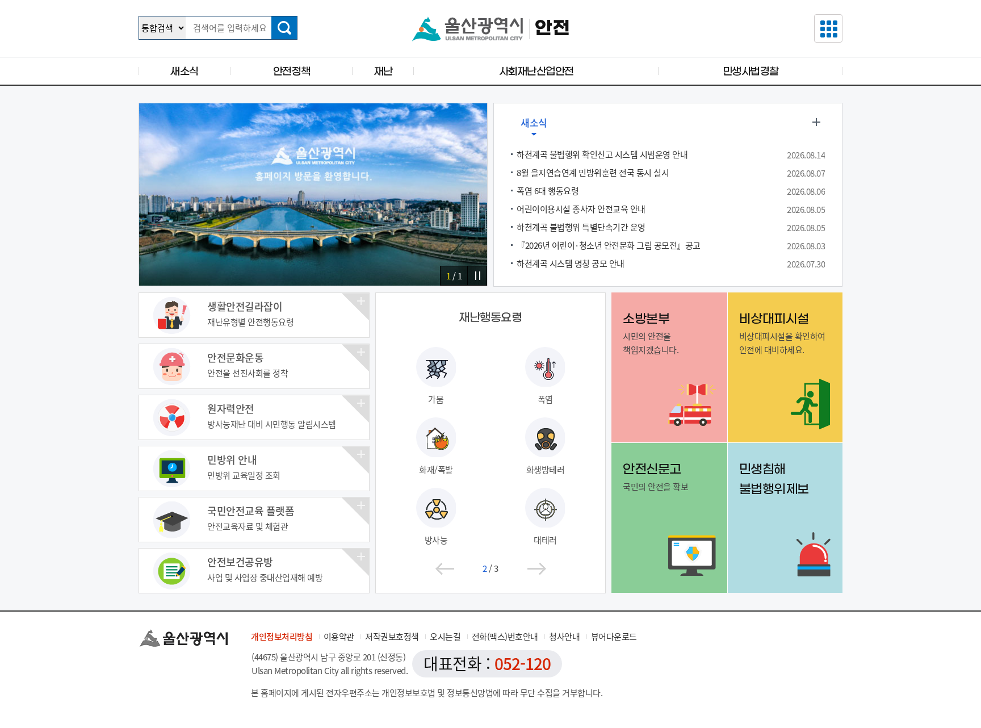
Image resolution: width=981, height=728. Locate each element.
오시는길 (445, 636)
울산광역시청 (467, 29)
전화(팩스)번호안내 (505, 636)
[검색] (284, 27)
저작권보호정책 (392, 636)
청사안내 (564, 636)
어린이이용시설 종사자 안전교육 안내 (581, 209)
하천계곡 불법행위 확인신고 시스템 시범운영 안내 (602, 154)
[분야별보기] (828, 28)
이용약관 (339, 636)
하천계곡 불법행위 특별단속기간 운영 (581, 227)
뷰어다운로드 (614, 636)
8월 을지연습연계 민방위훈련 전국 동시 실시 (593, 172)
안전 (552, 29)
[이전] (444, 568)
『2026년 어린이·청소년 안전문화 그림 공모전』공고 (609, 245)
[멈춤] (477, 276)
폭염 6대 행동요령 (547, 191)
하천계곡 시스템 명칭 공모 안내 (570, 263)
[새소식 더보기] (816, 122)
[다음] (537, 568)
